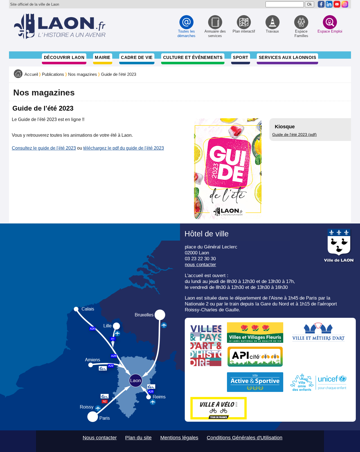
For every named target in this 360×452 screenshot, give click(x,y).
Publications (53, 74)
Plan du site (138, 437)
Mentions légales (179, 437)
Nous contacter (100, 437)
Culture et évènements (193, 57)
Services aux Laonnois (287, 57)
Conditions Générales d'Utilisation (244, 437)
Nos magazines (82, 74)
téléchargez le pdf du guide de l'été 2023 (123, 148)
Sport (240, 57)
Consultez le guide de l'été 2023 (44, 148)
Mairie (103, 57)
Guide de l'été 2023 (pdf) (294, 134)
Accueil (31, 74)
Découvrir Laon (64, 57)
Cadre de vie (136, 57)
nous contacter (200, 264)
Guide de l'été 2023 (118, 74)
